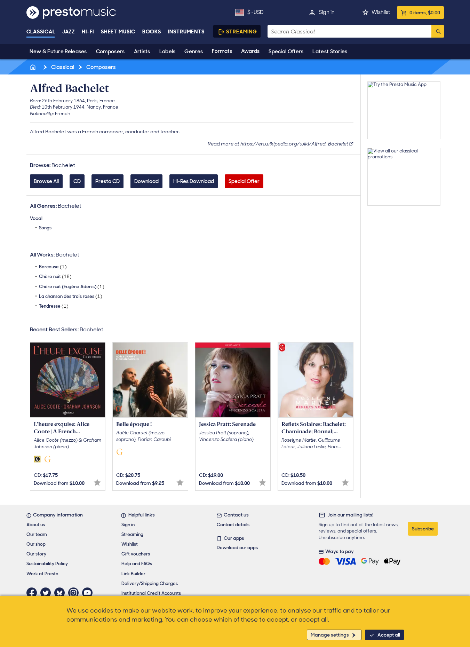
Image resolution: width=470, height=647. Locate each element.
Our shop (36, 544)
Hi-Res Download (193, 181)
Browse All (46, 181)
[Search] (437, 31)
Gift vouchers (135, 554)
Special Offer (244, 181)
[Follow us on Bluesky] (61, 592)
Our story (36, 554)
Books (151, 31)
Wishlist (381, 12)
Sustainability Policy (47, 564)
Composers (110, 51)
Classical (40, 31)
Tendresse (54, 306)
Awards (250, 51)
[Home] (33, 67)
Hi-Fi (88, 31)
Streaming (241, 31)
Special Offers (286, 51)
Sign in (327, 12)
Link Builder (133, 574)
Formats (222, 51)
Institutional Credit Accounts (151, 593)
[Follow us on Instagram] (75, 592)
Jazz (68, 31)
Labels (167, 51)
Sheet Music (118, 31)
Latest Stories (329, 51)
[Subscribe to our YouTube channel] (89, 592)
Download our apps (237, 548)
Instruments (186, 31)
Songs (45, 228)
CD (77, 181)
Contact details (233, 525)
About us (35, 525)
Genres (193, 51)
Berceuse (53, 267)
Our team (36, 534)
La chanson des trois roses (70, 296)
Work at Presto (42, 574)
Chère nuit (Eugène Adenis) (71, 287)
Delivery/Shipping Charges (149, 583)
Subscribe (423, 529)
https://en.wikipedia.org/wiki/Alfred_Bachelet (294, 144)
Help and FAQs (136, 564)
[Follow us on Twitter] (47, 592)
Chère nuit (55, 276)
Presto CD (107, 181)
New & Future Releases (58, 51)
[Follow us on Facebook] (33, 592)
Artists (142, 51)
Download (146, 181)
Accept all (388, 635)
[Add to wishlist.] (97, 482)
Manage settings (330, 635)
